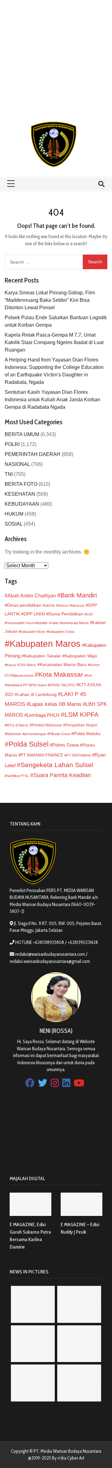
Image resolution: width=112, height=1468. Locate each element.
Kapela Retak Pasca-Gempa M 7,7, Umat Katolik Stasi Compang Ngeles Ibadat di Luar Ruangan (54, 342)
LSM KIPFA (81, 714)
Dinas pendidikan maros (31, 605)
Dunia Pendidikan (66, 614)
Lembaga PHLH (43, 715)
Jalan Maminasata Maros (70, 623)
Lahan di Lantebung (37, 694)
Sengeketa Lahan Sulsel (57, 764)
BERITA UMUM (22, 434)
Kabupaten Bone (32, 631)
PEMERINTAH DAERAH (32, 454)
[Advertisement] (56, 56)
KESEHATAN (20, 494)
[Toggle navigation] (101, 184)
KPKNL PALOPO (62, 685)
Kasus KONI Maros (21, 665)
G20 (89, 614)
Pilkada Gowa (59, 734)
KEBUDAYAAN (22, 504)
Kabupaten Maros (45, 643)
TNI (9, 474)
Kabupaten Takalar (42, 655)
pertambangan (35, 734)
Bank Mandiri (79, 595)
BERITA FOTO (21, 484)
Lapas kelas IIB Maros (55, 704)
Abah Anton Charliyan (31, 595)
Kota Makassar (60, 674)
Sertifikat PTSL (18, 776)
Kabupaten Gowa (61, 631)
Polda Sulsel (29, 744)
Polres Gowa (65, 745)
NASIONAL (17, 464)
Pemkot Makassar (47, 725)
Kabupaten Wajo (81, 655)
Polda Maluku (87, 733)
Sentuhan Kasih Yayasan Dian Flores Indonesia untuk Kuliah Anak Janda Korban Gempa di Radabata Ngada (52, 399)
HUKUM (14, 514)
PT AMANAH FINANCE (42, 755)
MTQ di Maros (17, 725)
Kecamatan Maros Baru (63, 664)
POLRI (12, 444)
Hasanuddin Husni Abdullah (27, 623)
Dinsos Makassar (71, 605)
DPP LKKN (34, 613)
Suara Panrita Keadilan (62, 775)
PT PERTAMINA (78, 755)
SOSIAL (13, 524)
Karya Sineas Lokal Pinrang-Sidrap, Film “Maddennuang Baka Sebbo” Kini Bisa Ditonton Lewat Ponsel (50, 300)
